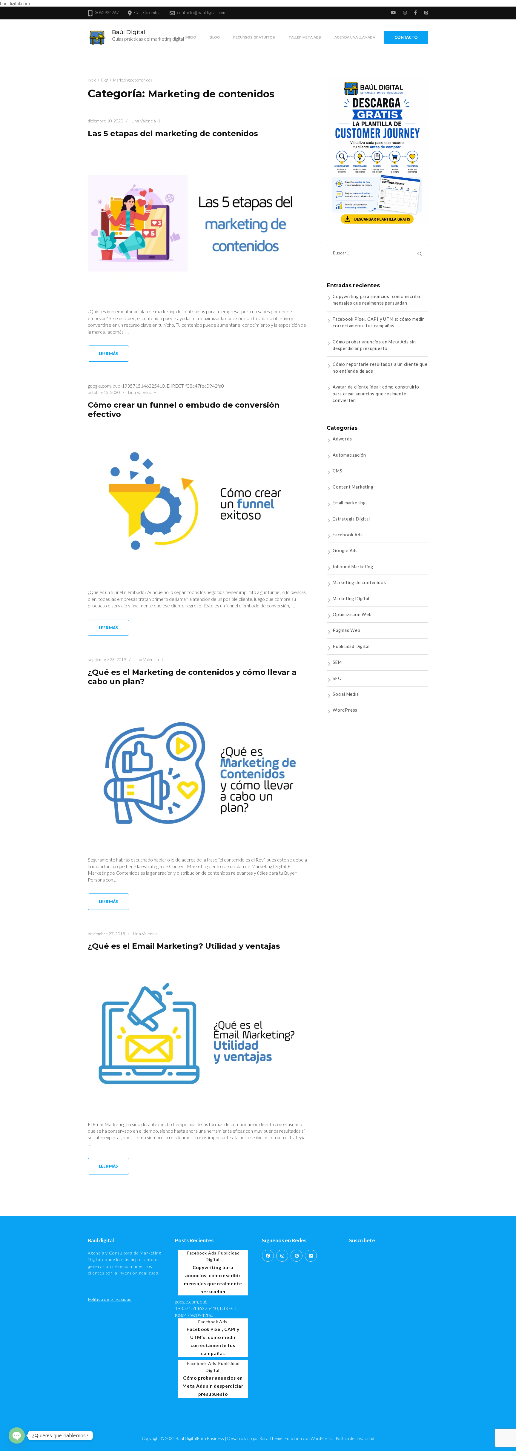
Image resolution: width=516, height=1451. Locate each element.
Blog (215, 37)
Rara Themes (272, 1438)
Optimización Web (352, 614)
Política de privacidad (110, 1299)
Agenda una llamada (354, 37)
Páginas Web (346, 630)
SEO (337, 678)
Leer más (108, 353)
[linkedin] (311, 1256)
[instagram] (282, 1256)
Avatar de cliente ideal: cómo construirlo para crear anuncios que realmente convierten (376, 393)
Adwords (342, 438)
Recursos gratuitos (254, 37)
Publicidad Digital (351, 646)
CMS (337, 470)
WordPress (345, 710)
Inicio (190, 37)
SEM (337, 662)
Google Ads (345, 550)
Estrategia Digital (351, 518)
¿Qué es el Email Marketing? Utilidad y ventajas (184, 946)
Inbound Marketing (353, 566)
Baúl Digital (128, 32)
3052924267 (107, 12)
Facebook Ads (348, 534)
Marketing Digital (351, 598)
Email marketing (349, 502)
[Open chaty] (17, 1435)
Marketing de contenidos (359, 582)
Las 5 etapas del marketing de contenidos (173, 133)
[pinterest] (296, 1256)
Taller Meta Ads (304, 37)
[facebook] (268, 1256)
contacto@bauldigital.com (201, 12)
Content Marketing (353, 486)
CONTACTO (406, 37)
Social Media (346, 694)
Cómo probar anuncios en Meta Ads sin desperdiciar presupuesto (212, 1386)
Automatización (349, 454)
